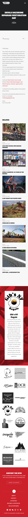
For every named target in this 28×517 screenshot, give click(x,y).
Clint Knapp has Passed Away (11, 198)
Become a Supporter (13, 503)
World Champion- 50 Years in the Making (13, 173)
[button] (25, 3)
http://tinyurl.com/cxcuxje (14, 80)
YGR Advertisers (13, 506)
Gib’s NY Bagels (14, 316)
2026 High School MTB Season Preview (11, 146)
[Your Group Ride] (6, 3)
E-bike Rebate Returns (9, 248)
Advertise (13, 501)
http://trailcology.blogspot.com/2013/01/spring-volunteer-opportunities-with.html (12, 84)
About (14, 495)
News (3, 142)
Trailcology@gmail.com (8, 98)
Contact (13, 498)
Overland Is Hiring (8, 223)
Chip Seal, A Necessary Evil (11, 272)
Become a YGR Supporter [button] (14, 482)
